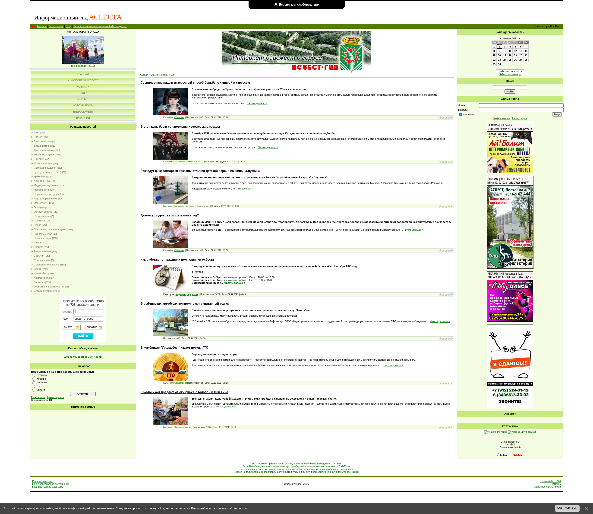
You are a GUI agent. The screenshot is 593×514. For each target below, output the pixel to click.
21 (526, 55)
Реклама (39, 242)
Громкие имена (43, 141)
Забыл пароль (501, 118)
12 (515, 51)
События (39, 255)
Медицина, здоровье (46, 185)
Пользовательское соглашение (50, 483)
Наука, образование (45, 198)
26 (515, 59)
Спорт (37, 269)
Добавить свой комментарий (83, 356)
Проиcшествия (42, 238)
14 (526, 51)
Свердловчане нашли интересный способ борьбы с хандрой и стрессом (195, 82)
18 (510, 55)
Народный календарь (46, 194)
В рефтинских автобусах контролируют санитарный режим (185, 303)
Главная (42, 26)
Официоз (39, 207)
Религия (38, 247)
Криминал (39, 176)
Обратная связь (543, 486)
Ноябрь (163, 74)
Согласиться (567, 507)
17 (504, 55)
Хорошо (41, 378)
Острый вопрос (43, 211)
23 (499, 59)
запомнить (469, 114)
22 (494, 59)
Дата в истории (43, 145)
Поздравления (42, 216)
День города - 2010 (83, 65)
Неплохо (42, 382)
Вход (68, 26)
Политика (39, 220)
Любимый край (42, 181)
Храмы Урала (42, 277)
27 (520, 59)
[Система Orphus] (510, 456)
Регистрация (56, 26)
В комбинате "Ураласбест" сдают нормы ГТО (174, 347)
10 (504, 51)
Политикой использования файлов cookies (219, 508)
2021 (154, 74)
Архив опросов (55, 397)
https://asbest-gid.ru (347, 471)
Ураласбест (41, 273)
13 (520, 51)
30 (499, 64)
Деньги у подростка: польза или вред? (170, 215)
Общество (40, 203)
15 (494, 55)
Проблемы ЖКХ (43, 233)
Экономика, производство (49, 286)
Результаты (38, 397)
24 (504, 59)
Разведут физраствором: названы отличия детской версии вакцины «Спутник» (200, 171)
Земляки (39, 159)
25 (510, 59)
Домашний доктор (44, 150)
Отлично (42, 375)
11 (510, 51)
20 (520, 55)
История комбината (45, 291)
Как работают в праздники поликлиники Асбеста (177, 259)
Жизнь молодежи (44, 154)
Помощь (556, 483)
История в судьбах (45, 167)
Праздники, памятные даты (50, 229)
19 (515, 55)
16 (499, 55)
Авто (36, 132)
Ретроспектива (42, 251)
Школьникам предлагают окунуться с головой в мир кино (184, 392)
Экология (39, 282)
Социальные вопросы (47, 264)
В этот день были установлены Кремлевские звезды (180, 126)
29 (494, 64)
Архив (557, 486)
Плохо (40, 386)
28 (526, 59)
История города (43, 163)
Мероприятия (42, 189)
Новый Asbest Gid (550, 481)
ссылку (289, 463)
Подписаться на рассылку (47, 486)
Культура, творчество (46, 172)
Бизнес (38, 137)
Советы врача (42, 260)
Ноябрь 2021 (509, 38)
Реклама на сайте (42, 481)
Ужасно (41, 389)
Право (37, 225)
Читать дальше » (257, 103)
